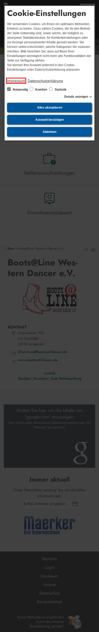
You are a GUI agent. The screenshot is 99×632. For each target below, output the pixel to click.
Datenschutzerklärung (45, 81)
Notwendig (20, 89)
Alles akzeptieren (49, 107)
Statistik (60, 89)
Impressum (16, 81)
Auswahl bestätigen (49, 119)
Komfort (41, 89)
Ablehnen (49, 132)
